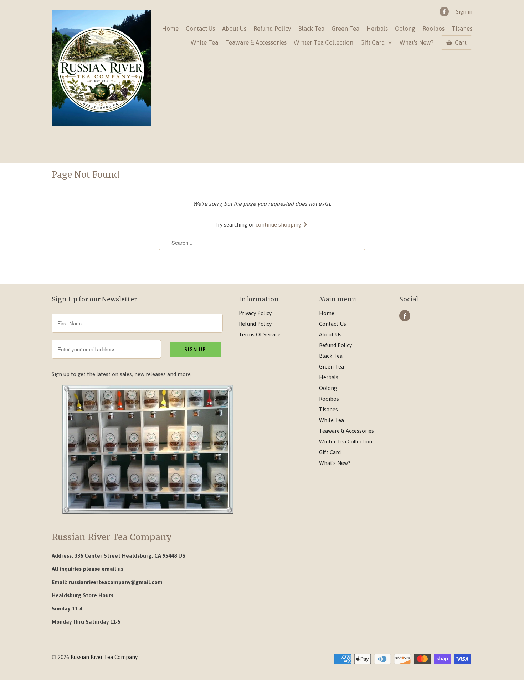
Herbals (377, 28)
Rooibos (433, 28)
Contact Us (200, 28)
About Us (234, 28)
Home (170, 28)
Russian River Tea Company (104, 657)
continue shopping (279, 225)
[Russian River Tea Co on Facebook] (444, 11)
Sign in (464, 12)
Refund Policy (272, 28)
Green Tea (345, 28)
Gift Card (373, 42)
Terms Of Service (260, 334)
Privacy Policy (255, 313)
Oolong (405, 28)
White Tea (204, 42)
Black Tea (311, 28)
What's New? (416, 42)
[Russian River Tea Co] (101, 68)
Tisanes (462, 28)
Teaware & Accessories (256, 42)
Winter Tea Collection (323, 42)
